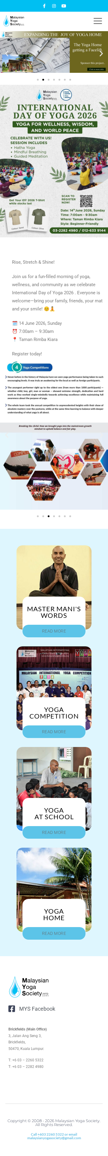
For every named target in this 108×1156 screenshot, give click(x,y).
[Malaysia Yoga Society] (14, 21)
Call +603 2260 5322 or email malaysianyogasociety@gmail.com (54, 1136)
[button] (6, 53)
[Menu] (95, 21)
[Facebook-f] (44, 6)
